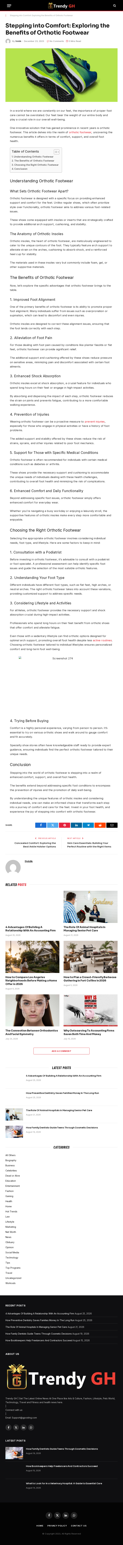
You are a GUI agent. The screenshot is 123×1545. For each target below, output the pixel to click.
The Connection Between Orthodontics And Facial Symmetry (31, 1032)
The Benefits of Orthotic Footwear (34, 160)
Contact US (79, 1525)
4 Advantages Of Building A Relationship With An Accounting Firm (30, 928)
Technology (11, 1257)
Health (8, 1201)
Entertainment (12, 1186)
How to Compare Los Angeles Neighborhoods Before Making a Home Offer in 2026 (31, 981)
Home (8, 1206)
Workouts (10, 1283)
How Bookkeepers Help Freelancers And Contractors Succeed (38, 1340)
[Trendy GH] (61, 5)
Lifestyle (9, 1221)
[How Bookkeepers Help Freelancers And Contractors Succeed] (14, 1470)
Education (10, 1180)
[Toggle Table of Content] (55, 152)
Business (10, 1165)
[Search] (114, 5)
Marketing (10, 1226)
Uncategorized (13, 1278)
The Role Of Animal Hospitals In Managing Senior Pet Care (84, 928)
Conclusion (21, 168)
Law (7, 1216)
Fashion (9, 1191)
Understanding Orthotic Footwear (33, 156)
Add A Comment (61, 1051)
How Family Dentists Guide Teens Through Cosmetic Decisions (62, 1127)
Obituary (9, 1242)
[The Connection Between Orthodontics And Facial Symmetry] (32, 1010)
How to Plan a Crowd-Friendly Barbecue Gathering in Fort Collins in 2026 (90, 979)
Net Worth (10, 1232)
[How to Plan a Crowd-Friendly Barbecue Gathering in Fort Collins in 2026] (91, 957)
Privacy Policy (57, 1525)
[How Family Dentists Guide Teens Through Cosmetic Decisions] (14, 1132)
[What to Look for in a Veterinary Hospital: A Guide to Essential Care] (14, 1488)
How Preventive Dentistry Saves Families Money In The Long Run (62, 1093)
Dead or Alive (12, 1175)
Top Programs (12, 1267)
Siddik (18, 41)
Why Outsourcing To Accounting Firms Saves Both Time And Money (89, 1032)
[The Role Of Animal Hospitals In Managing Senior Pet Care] (91, 907)
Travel (8, 1273)
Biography (10, 1160)
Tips (7, 1262)
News (8, 1237)
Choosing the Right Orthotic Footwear (36, 164)
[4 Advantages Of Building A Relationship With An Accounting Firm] (32, 907)
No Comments (57, 41)
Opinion (9, 1247)
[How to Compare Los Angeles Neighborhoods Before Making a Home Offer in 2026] (32, 957)
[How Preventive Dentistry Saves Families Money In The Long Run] (14, 1097)
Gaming (9, 1196)
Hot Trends (11, 1211)
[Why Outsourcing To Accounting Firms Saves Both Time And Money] (91, 1010)
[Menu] (9, 5)
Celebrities (11, 1170)
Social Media (12, 1252)
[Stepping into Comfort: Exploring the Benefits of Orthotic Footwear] (61, 75)
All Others (10, 1155)
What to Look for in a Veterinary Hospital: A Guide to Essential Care (64, 1483)
